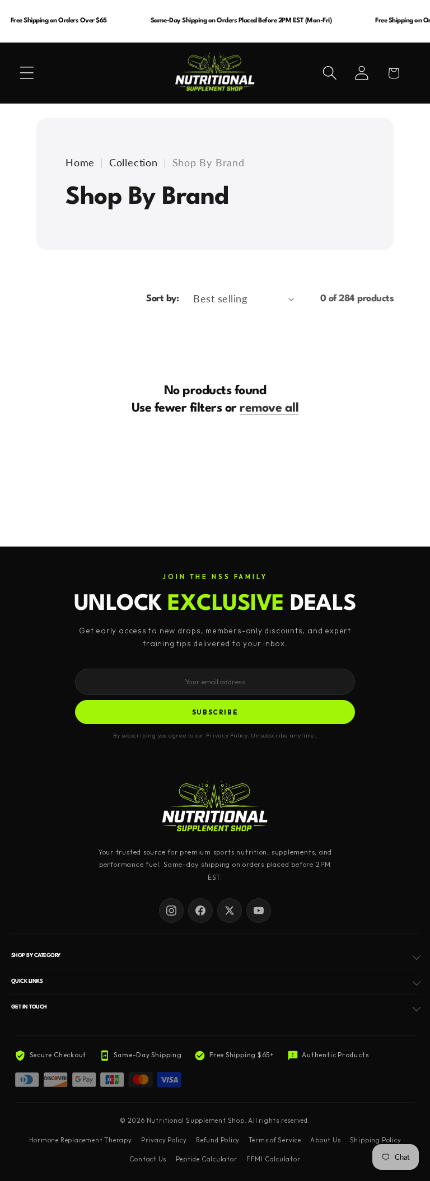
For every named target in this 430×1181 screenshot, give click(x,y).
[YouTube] (258, 910)
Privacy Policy (164, 1140)
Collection (133, 162)
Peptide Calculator (206, 1159)
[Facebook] (200, 910)
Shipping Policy (375, 1140)
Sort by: (162, 299)
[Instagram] (171, 910)
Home (80, 162)
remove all (269, 408)
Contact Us (147, 1159)
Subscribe (215, 712)
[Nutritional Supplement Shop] (215, 807)
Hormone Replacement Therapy (80, 1140)
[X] (229, 910)
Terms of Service (275, 1140)
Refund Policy (218, 1140)
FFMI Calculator (273, 1159)
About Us (325, 1140)
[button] (27, 72)
